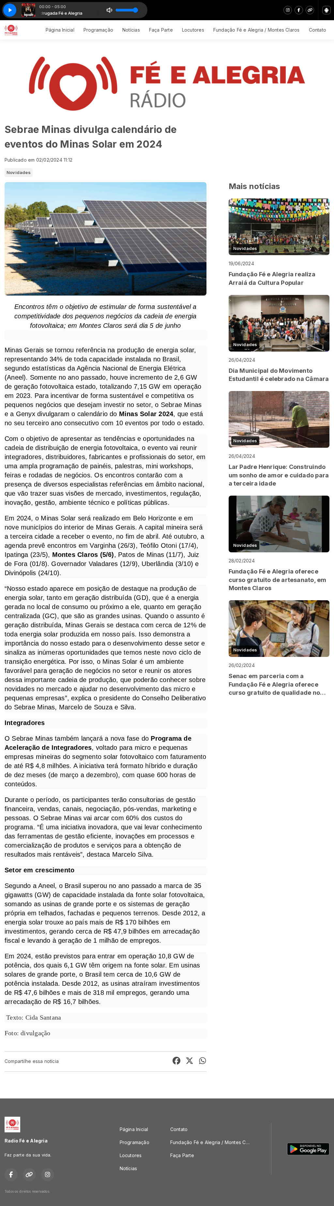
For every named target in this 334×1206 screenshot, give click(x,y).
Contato (317, 30)
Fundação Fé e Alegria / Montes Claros (256, 30)
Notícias (131, 30)
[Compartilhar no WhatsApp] (202, 1061)
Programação (98, 30)
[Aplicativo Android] (326, 10)
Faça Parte (161, 30)
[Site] (310, 10)
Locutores (193, 30)
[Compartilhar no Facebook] (176, 1061)
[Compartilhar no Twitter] (189, 1061)
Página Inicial (60, 30)
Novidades (19, 172)
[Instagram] (287, 10)
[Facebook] (299, 10)
